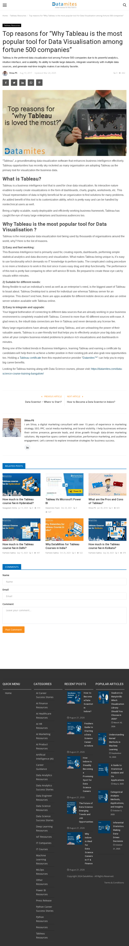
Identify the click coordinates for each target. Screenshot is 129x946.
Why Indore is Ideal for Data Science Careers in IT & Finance (89, 849)
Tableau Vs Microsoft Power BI (63, 501)
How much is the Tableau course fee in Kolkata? (104, 546)
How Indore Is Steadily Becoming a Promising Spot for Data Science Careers (88, 774)
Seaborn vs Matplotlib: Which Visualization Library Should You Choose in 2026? (117, 710)
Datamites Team (53, 508)
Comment (8, 604)
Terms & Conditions (114, 882)
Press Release (44, 900)
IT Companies (43, 843)
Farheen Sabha (9, 552)
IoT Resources (44, 836)
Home (5, 15)
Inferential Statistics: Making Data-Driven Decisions (118, 835)
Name (6, 575)
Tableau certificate (30, 357)
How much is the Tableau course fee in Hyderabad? (18, 501)
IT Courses (42, 849)
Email (6, 589)
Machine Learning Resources (42, 859)
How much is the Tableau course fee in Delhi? (18, 546)
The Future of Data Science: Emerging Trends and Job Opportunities (86, 812)
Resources (42, 927)
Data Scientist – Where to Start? (43, 401)
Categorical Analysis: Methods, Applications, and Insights (117, 803)
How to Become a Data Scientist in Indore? (91, 401)
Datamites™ (90, 357)
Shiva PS (13, 73)
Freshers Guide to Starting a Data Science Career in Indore (88, 734)
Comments (12, 566)
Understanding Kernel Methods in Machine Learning (116, 745)
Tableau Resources (18, 15)
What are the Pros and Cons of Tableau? (106, 501)
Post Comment (13, 629)
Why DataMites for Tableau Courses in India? (62, 546)
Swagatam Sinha (10, 508)
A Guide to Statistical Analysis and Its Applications (117, 774)
